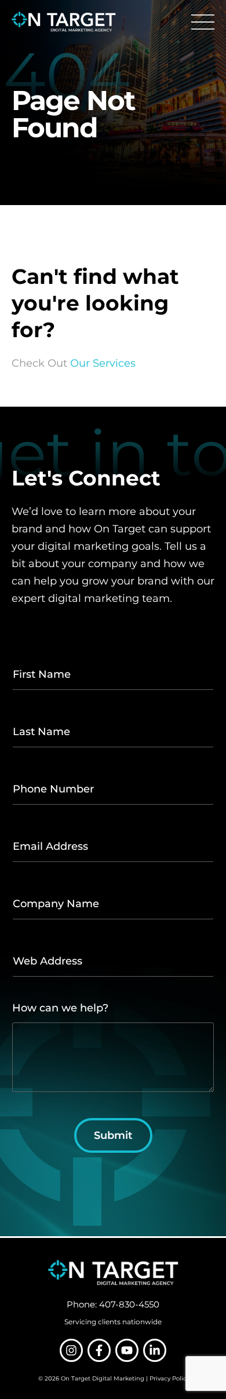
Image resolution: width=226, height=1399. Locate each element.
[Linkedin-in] (154, 1350)
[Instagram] (71, 1350)
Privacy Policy (169, 1378)
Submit (113, 1135)
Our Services (103, 363)
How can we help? (60, 1008)
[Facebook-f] (99, 1350)
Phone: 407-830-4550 (113, 1304)
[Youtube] (126, 1350)
